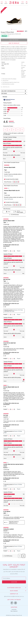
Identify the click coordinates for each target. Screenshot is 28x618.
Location (14, 607)
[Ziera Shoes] (14, 2)
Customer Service (14, 587)
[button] (11, 29)
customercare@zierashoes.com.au (15, 596)
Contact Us (14, 593)
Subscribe (14, 582)
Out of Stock (14, 40)
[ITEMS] (26, 2)
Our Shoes (14, 590)
